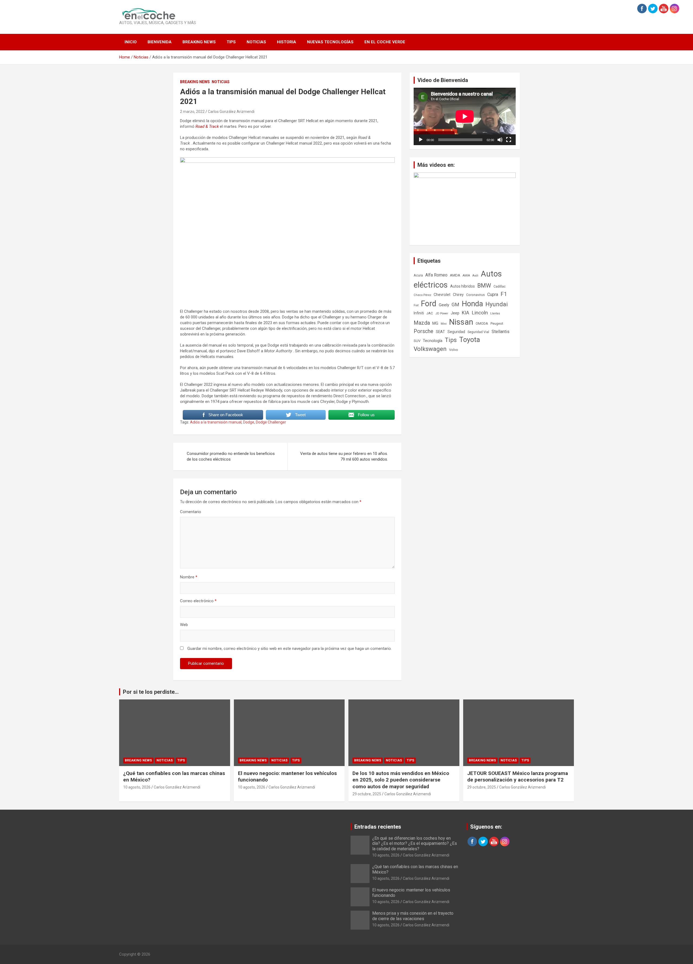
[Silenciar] (500, 139)
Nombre (188, 577)
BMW (484, 285)
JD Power (442, 313)
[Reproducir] (420, 139)
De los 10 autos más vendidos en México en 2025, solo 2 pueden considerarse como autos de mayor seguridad (400, 780)
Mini (444, 323)
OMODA (482, 323)
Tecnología (432, 340)
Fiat (416, 305)
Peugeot (497, 323)
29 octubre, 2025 (366, 794)
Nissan (461, 322)
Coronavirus (475, 295)
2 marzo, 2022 (192, 111)
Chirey (458, 294)
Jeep (455, 313)
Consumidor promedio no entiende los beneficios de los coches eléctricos (231, 456)
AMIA (466, 275)
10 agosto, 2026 (137, 787)
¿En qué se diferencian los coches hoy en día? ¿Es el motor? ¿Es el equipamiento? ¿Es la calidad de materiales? (414, 843)
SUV (417, 341)
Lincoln (480, 313)
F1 (504, 294)
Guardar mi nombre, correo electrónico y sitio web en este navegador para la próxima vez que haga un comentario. (289, 648)
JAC (429, 313)
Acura (418, 275)
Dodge (248, 422)
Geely (444, 304)
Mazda (422, 323)
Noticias (256, 42)
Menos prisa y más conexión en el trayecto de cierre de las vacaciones (412, 916)
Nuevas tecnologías (330, 42)
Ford (428, 303)
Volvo (453, 350)
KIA (465, 312)
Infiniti (419, 313)
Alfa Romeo (436, 275)
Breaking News (199, 42)
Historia (286, 42)
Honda (472, 303)
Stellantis (500, 331)
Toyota (469, 340)
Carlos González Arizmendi (231, 111)
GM (455, 304)
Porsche (423, 331)
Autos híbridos (462, 286)
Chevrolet (442, 294)
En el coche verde (384, 42)
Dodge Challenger (271, 422)
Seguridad (456, 332)
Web (184, 624)
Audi (475, 275)
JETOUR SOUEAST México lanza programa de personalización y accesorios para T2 (517, 776)
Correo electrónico (198, 600)
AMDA (455, 275)
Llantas (495, 313)
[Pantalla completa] (508, 139)
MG (435, 323)
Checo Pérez (422, 295)
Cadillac (499, 286)
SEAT (440, 332)
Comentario (190, 511)
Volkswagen (430, 348)
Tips (231, 42)
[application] (465, 116)
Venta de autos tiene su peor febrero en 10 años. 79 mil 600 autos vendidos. (344, 456)
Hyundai (496, 304)
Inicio (131, 42)
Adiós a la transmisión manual (215, 422)
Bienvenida (160, 42)
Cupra (492, 294)
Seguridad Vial (478, 332)
